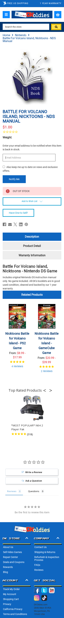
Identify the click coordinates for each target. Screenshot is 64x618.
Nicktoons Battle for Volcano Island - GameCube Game (47, 343)
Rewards (8, 567)
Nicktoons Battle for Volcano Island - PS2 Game (17, 341)
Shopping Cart (11, 599)
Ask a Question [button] (33, 480)
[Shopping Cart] (57, 14)
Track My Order (11, 589)
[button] (45, 390)
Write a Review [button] (33, 472)
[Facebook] (4, 224)
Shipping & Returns (44, 552)
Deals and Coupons (13, 562)
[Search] (56, 27)
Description (32, 236)
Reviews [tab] (11, 491)
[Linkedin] (21, 224)
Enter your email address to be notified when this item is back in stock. (32, 147)
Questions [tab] (33, 491)
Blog (5, 572)
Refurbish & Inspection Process (46, 558)
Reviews (38, 569)
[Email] (10, 224)
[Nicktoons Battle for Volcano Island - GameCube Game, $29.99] (46, 316)
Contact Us (40, 547)
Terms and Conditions (15, 614)
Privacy (7, 604)
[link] (32, 131)
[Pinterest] (26, 224)
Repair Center (10, 557)
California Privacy (12, 609)
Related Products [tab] (32, 294)
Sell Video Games (12, 552)
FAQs (37, 565)
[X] (15, 224)
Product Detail (32, 246)
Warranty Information (32, 255)
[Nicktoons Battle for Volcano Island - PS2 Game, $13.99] (17, 316)
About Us (8, 547)
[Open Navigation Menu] (6, 14)
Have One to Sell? (18, 212)
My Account (9, 594)
